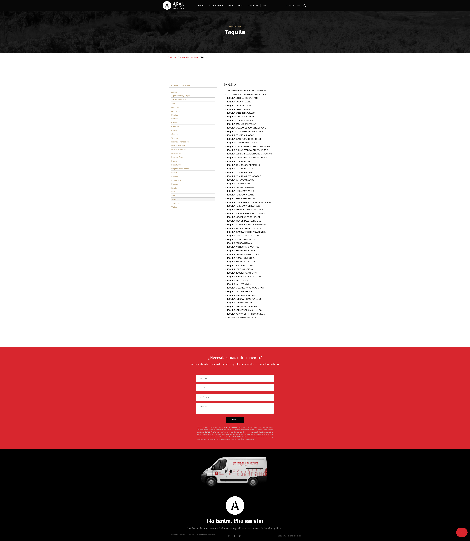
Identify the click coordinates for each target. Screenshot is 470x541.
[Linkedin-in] (240, 536)
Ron (173, 191)
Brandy (174, 118)
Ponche (174, 184)
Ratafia (174, 188)
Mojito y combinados (180, 168)
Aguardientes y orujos (180, 95)
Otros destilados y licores (188, 57)
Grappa (174, 138)
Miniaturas (176, 165)
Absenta (174, 92)
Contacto (253, 5)
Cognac (174, 130)
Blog (230, 5)
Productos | (172, 57)
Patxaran (175, 172)
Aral (240, 5)
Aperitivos (175, 107)
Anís (173, 103)
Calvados (175, 126)
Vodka (174, 207)
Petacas (174, 176)
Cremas (174, 134)
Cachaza (174, 122)
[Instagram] (228, 536)
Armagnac (175, 111)
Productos (215, 5)
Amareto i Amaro (178, 99)
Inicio (201, 5)
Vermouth (175, 203)
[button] (305, 5)
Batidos (174, 115)
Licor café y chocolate (180, 142)
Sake (173, 195)
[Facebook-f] (234, 536)
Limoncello (176, 153)
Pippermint (176, 180)
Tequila (174, 199)
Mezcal (174, 161)
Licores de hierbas (178, 149)
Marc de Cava (177, 157)
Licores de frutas (178, 145)
